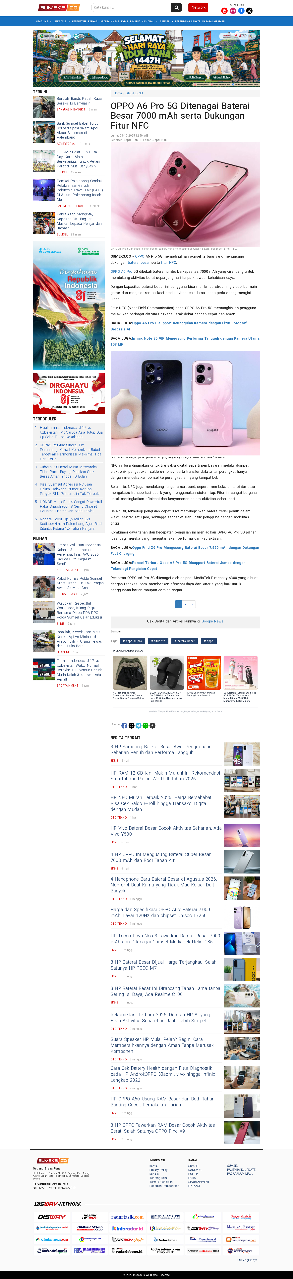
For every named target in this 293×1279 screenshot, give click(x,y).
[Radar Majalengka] (89, 1239)
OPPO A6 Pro (121, 271)
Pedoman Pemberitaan (164, 1186)
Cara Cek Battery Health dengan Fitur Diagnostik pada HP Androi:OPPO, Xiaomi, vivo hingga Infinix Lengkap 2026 (163, 1074)
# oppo (208, 641)
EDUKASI (93, 21)
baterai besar (139, 262)
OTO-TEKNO (134, 93)
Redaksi (154, 1174)
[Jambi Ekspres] (89, 1228)
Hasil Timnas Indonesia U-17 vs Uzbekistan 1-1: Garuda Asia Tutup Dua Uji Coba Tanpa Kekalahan (69, 432)
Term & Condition (161, 1182)
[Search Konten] (176, 7)
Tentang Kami (158, 1178)
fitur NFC (168, 262)
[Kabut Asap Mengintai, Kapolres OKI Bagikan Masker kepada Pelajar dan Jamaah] (44, 223)
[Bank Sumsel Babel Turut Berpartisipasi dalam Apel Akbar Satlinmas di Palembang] (44, 132)
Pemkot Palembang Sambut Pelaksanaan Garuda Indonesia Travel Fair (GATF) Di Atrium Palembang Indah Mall (80, 190)
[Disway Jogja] (127, 1239)
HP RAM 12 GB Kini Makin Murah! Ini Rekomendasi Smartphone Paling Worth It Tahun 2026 (165, 776)
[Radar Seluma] (165, 1251)
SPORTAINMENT (109, 21)
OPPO (140, 256)
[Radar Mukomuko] (51, 1251)
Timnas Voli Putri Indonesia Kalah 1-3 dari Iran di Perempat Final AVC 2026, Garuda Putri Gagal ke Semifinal (79, 554)
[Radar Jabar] (165, 1239)
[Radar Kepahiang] (203, 1239)
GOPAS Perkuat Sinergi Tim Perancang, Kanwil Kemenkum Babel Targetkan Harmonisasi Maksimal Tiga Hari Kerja (68, 452)
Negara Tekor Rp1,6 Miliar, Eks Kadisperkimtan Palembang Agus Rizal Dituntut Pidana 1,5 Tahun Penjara (68, 524)
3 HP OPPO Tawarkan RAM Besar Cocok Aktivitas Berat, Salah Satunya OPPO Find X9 (163, 1128)
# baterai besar (185, 641)
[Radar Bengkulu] (89, 1251)
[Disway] (51, 1217)
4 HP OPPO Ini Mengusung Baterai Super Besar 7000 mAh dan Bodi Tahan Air (161, 857)
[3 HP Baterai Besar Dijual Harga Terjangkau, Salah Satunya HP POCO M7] (242, 969)
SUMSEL (165, 21)
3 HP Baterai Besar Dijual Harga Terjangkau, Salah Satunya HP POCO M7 (164, 965)
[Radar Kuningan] (51, 1239)
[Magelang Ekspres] (241, 1228)
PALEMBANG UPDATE (187, 21)
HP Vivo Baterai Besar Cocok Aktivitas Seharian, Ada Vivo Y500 (166, 831)
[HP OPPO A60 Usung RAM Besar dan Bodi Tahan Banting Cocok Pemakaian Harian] (242, 1106)
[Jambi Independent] (51, 1228)
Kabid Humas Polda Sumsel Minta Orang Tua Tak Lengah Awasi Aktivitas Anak (80, 583)
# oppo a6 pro (132, 641)
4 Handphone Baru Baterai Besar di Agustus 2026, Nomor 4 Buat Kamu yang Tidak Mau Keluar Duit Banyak (164, 885)
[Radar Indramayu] (203, 1217)
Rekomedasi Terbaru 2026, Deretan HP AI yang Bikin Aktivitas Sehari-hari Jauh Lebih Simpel (160, 1017)
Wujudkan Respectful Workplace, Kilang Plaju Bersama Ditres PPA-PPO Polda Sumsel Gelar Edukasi (79, 610)
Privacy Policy (158, 1170)
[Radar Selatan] (241, 1251)
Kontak (153, 1166)
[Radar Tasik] (127, 1217)
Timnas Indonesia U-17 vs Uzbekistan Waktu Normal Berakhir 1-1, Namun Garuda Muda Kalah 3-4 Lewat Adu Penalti (80, 670)
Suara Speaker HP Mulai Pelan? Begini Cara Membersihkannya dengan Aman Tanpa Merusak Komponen (162, 1045)
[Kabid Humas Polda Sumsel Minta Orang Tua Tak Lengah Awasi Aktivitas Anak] (44, 587)
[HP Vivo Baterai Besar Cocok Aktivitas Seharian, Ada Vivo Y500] (242, 835)
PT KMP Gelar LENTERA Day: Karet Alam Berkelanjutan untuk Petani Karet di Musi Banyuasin (78, 159)
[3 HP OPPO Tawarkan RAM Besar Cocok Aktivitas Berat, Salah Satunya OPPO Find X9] (242, 1132)
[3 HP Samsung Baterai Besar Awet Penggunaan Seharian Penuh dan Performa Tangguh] (242, 754)
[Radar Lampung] (165, 1228)
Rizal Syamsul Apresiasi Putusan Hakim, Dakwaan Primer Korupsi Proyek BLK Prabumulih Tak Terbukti (67, 489)
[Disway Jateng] (203, 1228)
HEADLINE (42, 21)
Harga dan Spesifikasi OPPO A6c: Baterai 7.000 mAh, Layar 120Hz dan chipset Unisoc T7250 (160, 912)
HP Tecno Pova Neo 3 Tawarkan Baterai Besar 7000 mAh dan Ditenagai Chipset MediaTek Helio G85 (165, 939)
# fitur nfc (158, 641)
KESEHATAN (79, 21)
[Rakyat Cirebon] (241, 1217)
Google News (213, 621)
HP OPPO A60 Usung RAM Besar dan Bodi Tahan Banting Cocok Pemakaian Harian (162, 1102)
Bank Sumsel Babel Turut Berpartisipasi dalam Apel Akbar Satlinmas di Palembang (77, 130)
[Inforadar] (127, 1228)
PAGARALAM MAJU (213, 21)
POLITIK (135, 21)
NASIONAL (148, 21)
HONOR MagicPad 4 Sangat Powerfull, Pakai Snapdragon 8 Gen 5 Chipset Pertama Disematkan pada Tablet (68, 507)
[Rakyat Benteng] (203, 1251)
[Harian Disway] (89, 1217)
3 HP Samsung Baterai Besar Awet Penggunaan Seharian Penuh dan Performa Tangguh (161, 750)
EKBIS (124, 21)
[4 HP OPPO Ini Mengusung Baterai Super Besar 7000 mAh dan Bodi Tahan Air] (242, 862)
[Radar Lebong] (127, 1251)
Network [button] (198, 7)
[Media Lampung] (165, 1217)
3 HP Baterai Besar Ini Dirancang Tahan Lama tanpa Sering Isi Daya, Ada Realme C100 (165, 991)
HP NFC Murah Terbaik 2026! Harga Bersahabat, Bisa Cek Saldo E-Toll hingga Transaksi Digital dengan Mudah (161, 803)
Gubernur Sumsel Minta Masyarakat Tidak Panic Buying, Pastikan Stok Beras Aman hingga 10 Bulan (66, 472)
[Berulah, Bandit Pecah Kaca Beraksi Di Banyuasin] (44, 107)
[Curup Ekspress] (241, 1239)
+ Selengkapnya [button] (247, 1260)
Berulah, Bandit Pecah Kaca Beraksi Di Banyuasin (79, 101)
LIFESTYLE (60, 21)
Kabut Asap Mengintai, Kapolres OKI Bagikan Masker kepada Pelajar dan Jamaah (79, 221)
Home (118, 93)
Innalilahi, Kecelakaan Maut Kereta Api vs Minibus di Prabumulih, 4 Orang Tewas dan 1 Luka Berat (79, 639)
